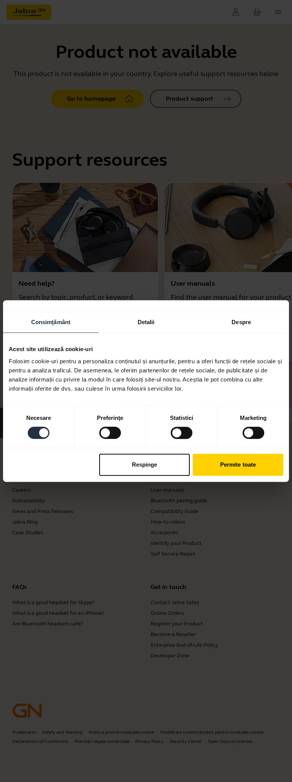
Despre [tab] (241, 322)
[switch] (110, 433)
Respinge (144, 464)
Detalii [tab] (146, 322)
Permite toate (238, 464)
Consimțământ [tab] (50, 322)
